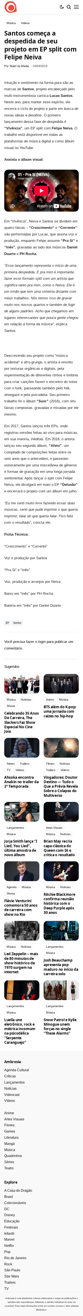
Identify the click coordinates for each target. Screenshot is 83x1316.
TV (6, 1288)
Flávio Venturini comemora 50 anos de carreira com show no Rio (20, 907)
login (42, 642)
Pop (7, 1252)
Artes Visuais (14, 1119)
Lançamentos (14, 1082)
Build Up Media (19, 66)
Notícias (10, 1088)
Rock (8, 1264)
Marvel (9, 1239)
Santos (17, 622)
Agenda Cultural (16, 1070)
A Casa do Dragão (18, 1190)
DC (6, 1209)
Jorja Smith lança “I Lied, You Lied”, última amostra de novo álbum (20, 848)
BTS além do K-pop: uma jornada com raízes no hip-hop (60, 711)
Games (9, 1131)
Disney (9, 1215)
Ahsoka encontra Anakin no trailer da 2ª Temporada (21, 782)
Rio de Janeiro (15, 1258)
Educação (12, 1221)
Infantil (9, 1233)
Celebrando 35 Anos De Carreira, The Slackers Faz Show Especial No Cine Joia (21, 722)
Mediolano (41, 1310)
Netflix (9, 1245)
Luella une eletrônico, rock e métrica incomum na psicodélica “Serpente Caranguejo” (19, 1031)
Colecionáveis (15, 1203)
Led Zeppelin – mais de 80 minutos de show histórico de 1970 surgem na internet (21, 962)
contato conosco (55, 1306)
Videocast (11, 1095)
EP (7, 622)
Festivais (11, 1227)
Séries (9, 1162)
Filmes (9, 1125)
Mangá (9, 1143)
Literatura (11, 1137)
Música (9, 1150)
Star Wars (11, 1276)
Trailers (10, 1282)
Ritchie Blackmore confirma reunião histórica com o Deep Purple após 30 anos (59, 903)
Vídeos (9, 1100)
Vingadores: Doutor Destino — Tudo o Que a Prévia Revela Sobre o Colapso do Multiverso (61, 786)
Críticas (10, 1076)
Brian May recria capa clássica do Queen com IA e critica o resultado (59, 848)
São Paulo (12, 1270)
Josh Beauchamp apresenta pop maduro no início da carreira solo (61, 967)
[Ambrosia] (10, 7)
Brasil (8, 1196)
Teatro (9, 1168)
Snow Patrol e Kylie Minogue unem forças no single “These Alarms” (60, 1026)
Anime (9, 1113)
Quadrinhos (13, 1156)
